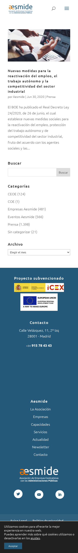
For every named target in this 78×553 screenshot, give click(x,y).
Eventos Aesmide (21, 216)
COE (11, 201)
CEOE (12, 193)
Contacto (40, 454)
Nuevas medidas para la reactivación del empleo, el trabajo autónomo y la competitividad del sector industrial (32, 81)
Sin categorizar (19, 231)
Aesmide (19, 96)
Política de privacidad (47, 520)
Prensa (50, 96)
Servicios (40, 431)
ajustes (35, 538)
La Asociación (40, 409)
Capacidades (40, 424)
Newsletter (40, 446)
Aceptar (13, 546)
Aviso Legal (18, 520)
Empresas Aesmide (22, 208)
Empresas (40, 416)
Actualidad (40, 439)
